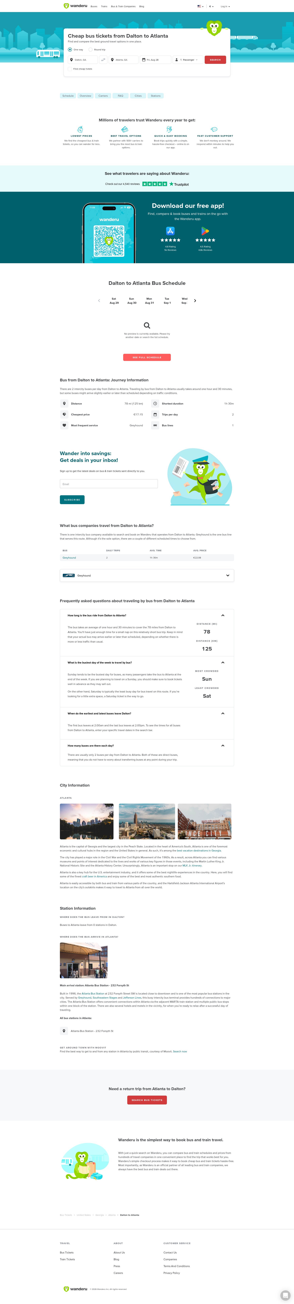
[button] (200, 6)
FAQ (120, 95)
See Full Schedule (147, 357)
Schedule (68, 95)
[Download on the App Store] (170, 231)
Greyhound (69, 557)
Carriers (103, 95)
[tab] (78, 52)
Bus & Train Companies (123, 6)
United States (84, 1215)
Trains (104, 6)
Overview (85, 95)
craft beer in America (94, 876)
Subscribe (72, 499)
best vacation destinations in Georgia (199, 850)
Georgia (99, 1215)
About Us (119, 1252)
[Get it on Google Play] (205, 231)
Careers (118, 1272)
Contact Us (170, 1252)
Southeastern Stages (105, 997)
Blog (141, 6)
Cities (138, 95)
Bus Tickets (66, 1215)
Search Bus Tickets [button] (147, 1100)
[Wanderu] (75, 6)
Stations (155, 95)
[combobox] (83, 60)
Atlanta (112, 1215)
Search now (180, 1051)
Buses (94, 6)
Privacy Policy (172, 1272)
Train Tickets (67, 1259)
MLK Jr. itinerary (192, 865)
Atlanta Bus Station (93, 993)
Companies (170, 1259)
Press (117, 1266)
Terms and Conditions (177, 1266)
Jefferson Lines (132, 997)
